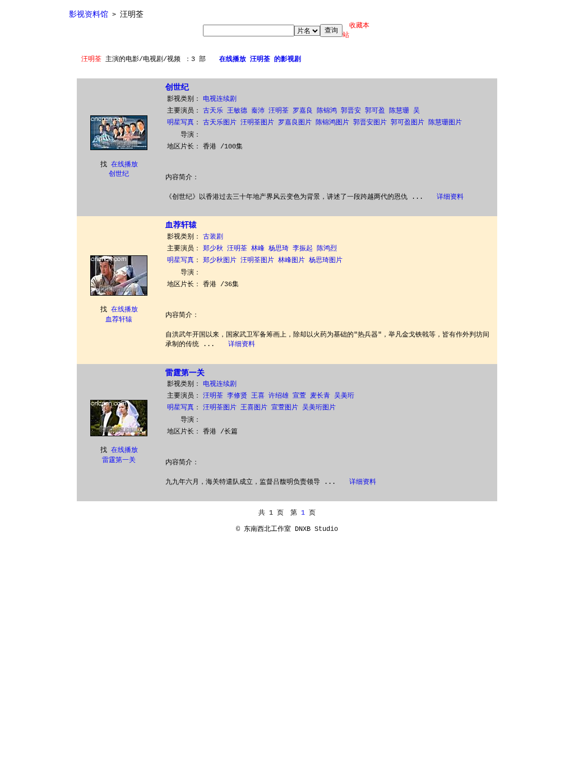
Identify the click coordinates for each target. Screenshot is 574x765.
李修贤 (237, 396)
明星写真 (180, 123)
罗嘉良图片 (295, 123)
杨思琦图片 (325, 260)
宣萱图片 (284, 408)
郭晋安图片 (370, 123)
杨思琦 (279, 249)
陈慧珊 (399, 111)
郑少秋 (213, 249)
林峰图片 (291, 260)
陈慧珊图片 (445, 123)
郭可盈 (375, 111)
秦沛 (258, 111)
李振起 (303, 249)
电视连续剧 (220, 99)
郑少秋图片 (220, 260)
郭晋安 (351, 111)
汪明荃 (279, 111)
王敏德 (237, 111)
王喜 (258, 396)
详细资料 (450, 197)
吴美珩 (344, 396)
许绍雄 (279, 396)
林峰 (258, 249)
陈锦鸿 (327, 111)
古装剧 (213, 237)
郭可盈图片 (407, 123)
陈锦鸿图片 (332, 123)
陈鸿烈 (327, 249)
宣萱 (299, 396)
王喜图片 (253, 408)
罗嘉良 (303, 111)
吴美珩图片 (319, 408)
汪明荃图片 (257, 123)
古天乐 (213, 111)
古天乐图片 (220, 123)
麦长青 (320, 396)
